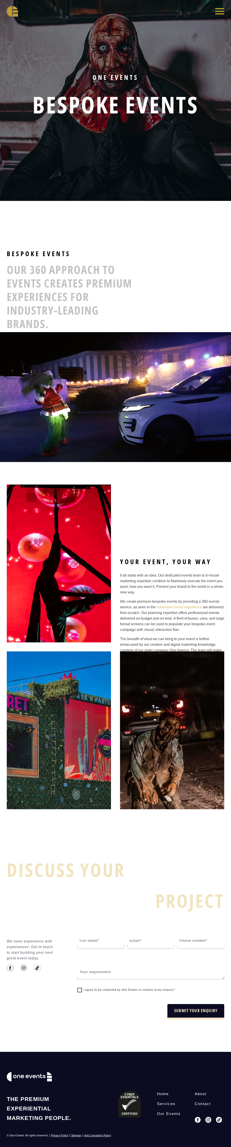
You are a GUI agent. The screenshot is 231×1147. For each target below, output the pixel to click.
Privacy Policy (59, 1135)
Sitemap (76, 1135)
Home (163, 1094)
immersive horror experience (179, 607)
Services (166, 1104)
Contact (203, 1104)
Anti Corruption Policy (97, 1135)
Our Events (169, 1114)
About (201, 1094)
